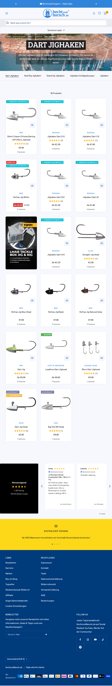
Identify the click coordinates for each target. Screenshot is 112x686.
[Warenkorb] (105, 13)
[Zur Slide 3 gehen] (57, 544)
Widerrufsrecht (48, 584)
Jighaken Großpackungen (82, 75)
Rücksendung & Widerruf (17, 589)
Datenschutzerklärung (51, 579)
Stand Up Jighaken (55, 75)
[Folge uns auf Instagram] (88, 639)
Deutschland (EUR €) (16, 659)
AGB (43, 595)
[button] (42, 486)
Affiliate (9, 595)
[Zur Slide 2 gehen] (54, 544)
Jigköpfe (38, 36)
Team (43, 573)
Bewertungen (47, 600)
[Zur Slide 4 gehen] (59, 544)
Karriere (9, 568)
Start (8, 36)
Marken (8, 573)
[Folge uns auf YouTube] (95, 639)
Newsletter (10, 562)
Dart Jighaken (12, 75)
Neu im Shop (11, 579)
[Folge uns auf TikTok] (103, 639)
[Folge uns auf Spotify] (80, 647)
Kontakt (45, 568)
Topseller (9, 584)
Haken (30, 36)
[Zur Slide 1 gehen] (52, 544)
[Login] (94, 13)
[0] (99, 13)
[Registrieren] (46, 634)
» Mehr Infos (66, 3)
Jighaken (104, 75)
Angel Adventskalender (16, 600)
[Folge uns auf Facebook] (80, 639)
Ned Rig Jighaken (32, 75)
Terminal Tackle (19, 36)
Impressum (46, 562)
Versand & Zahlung (50, 589)
